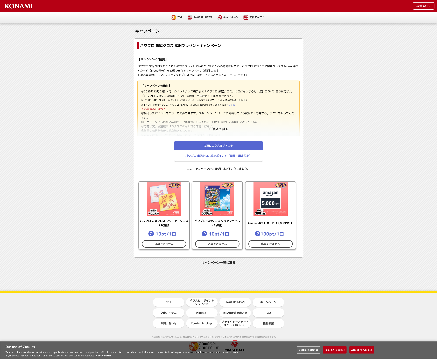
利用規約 (201, 313)
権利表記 (268, 323)
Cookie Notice (103, 355)
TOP (180, 17)
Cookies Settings (308, 349)
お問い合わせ (168, 323)
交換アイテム (257, 17)
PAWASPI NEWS (203, 17)
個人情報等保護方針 (235, 313)
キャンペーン (230, 17)
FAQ (268, 313)
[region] (218, 350)
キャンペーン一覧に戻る (218, 262)
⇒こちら (230, 104)
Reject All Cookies (335, 349)
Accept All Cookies (361, 349)
